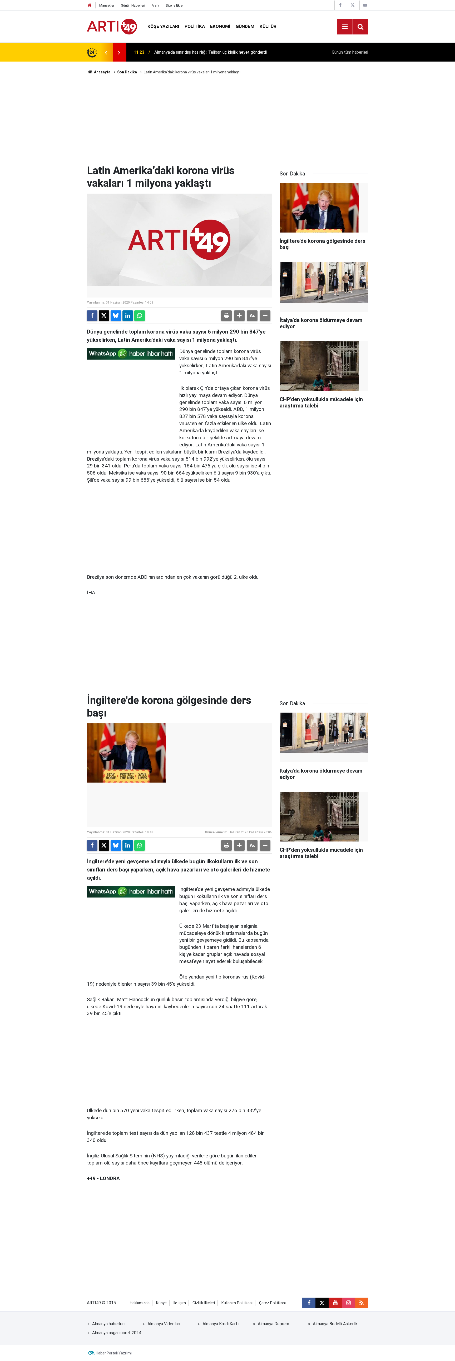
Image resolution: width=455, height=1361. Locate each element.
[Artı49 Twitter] (352, 5)
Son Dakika (127, 72)
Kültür (268, 26)
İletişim (179, 1303)
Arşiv (155, 5)
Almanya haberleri (108, 1323)
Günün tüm (350, 52)
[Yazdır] (226, 315)
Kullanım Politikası (237, 1303)
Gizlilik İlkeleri (203, 1303)
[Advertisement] (227, 120)
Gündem (245, 26)
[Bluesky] (116, 315)
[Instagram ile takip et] (348, 1303)
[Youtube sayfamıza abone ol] (335, 1303)
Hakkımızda (140, 1303)
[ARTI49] (112, 26)
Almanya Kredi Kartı (220, 1323)
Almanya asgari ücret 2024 (116, 1332)
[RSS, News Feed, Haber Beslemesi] (361, 1303)
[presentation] (105, 52)
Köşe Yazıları (163, 26)
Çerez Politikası (272, 1303)
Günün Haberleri (133, 5)
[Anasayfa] (90, 5)
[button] (239, 315)
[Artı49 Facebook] (340, 5)
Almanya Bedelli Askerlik (335, 1323)
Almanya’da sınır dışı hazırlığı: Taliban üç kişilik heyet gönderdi (210, 52)
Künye (161, 1303)
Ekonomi (220, 26)
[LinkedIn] (127, 315)
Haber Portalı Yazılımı (114, 1353)
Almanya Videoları (163, 1323)
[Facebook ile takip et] (308, 1303)
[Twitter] (104, 315)
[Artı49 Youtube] (365, 5)
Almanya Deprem (273, 1323)
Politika (195, 26)
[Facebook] (92, 315)
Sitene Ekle (174, 5)
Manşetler (106, 5)
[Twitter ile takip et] (322, 1303)
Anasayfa (101, 72)
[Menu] (345, 27)
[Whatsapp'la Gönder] (139, 315)
